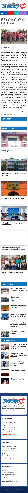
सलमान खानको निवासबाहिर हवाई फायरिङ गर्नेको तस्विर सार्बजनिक (17, 364)
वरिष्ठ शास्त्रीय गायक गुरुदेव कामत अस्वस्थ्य (17, 380)
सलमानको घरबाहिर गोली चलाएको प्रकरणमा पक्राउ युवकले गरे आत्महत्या (18, 355)
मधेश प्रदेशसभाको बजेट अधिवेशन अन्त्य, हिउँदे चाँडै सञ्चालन (13, 175)
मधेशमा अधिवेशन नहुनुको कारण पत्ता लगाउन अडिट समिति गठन (13, 224)
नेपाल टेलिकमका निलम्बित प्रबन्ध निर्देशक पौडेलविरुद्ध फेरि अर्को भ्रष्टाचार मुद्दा (18, 346)
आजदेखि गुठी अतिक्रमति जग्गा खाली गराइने (13, 198)
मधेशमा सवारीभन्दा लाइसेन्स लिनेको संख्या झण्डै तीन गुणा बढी (12, 150)
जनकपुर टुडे (6, 48)
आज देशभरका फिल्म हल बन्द (17, 371)
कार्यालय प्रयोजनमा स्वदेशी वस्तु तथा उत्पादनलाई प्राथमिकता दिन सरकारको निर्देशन (13, 249)
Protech (17, 491)
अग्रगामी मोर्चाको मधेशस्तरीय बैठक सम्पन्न (12, 272)
